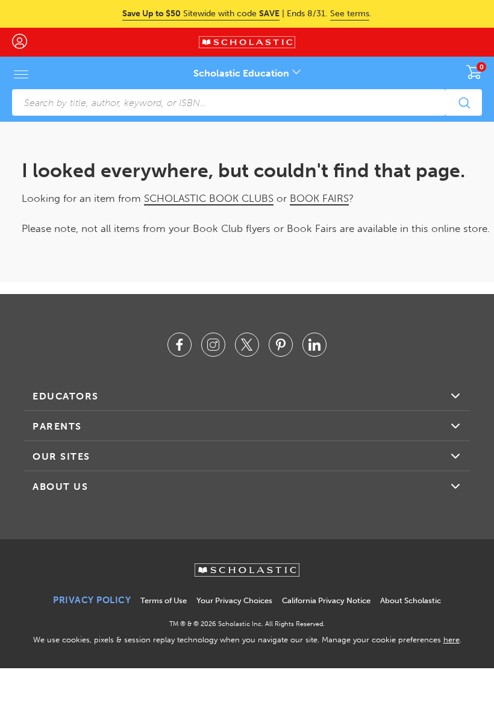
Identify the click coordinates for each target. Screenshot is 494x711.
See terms (349, 13)
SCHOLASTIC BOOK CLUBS (209, 198)
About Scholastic (410, 600)
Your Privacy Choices (234, 600)
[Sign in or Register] (25, 42)
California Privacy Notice (326, 600)
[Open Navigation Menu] (21, 74)
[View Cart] (474, 72)
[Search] (464, 102)
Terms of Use (163, 600)
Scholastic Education (242, 73)
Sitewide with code (201, 13)
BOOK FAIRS (319, 198)
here (451, 639)
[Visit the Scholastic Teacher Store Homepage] (247, 42)
